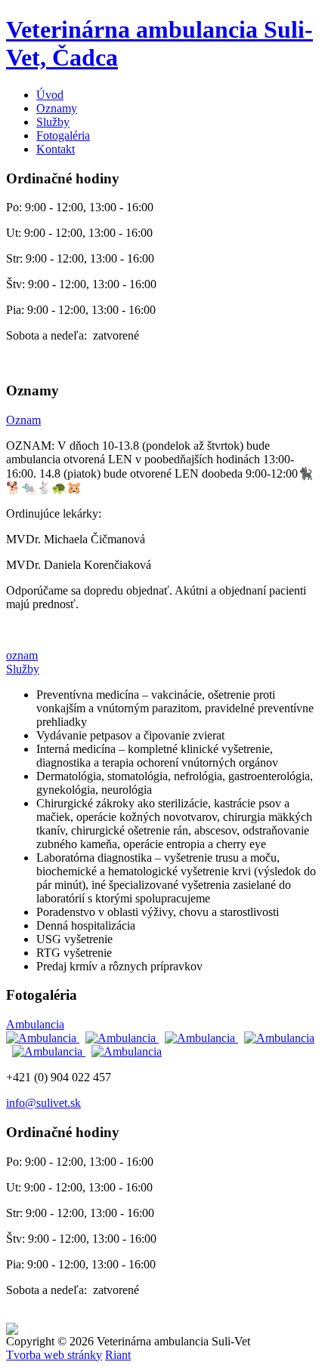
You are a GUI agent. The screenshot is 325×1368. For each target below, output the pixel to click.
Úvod (49, 94)
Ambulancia (35, 1024)
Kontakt (55, 149)
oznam (22, 655)
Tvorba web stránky (54, 1354)
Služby (53, 121)
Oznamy (56, 108)
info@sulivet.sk (43, 1102)
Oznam (23, 419)
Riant (118, 1354)
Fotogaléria (63, 135)
